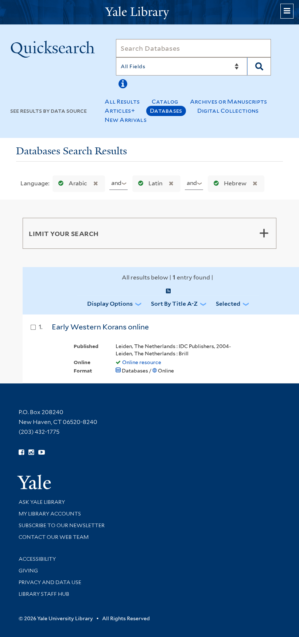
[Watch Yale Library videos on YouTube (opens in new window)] (41, 452)
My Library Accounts (50, 514)
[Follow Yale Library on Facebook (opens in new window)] (21, 452)
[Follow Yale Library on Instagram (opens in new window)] (31, 452)
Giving (28, 571)
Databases (166, 110)
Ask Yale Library (42, 502)
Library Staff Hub (44, 594)
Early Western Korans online (100, 327)
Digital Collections (228, 110)
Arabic (77, 183)
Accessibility (37, 559)
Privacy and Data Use (50, 582)
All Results (122, 101)
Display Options (110, 303)
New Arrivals (126, 119)
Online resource (141, 362)
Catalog (165, 101)
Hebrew (235, 183)
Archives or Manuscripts (228, 101)
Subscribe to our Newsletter (62, 525)
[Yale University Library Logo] (149, 12)
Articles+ (120, 110)
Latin (155, 183)
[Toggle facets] (264, 233)
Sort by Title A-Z (174, 303)
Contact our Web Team (54, 537)
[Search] (259, 66)
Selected (228, 303)
